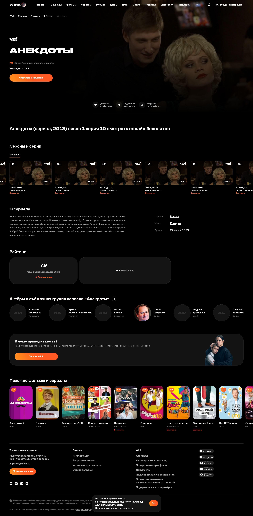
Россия (174, 216)
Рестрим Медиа (83, 509)
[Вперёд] (248, 173)
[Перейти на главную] (17, 4)
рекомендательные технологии (114, 501)
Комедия (175, 223)
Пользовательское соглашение (114, 508)
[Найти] (209, 4)
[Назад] (4, 173)
